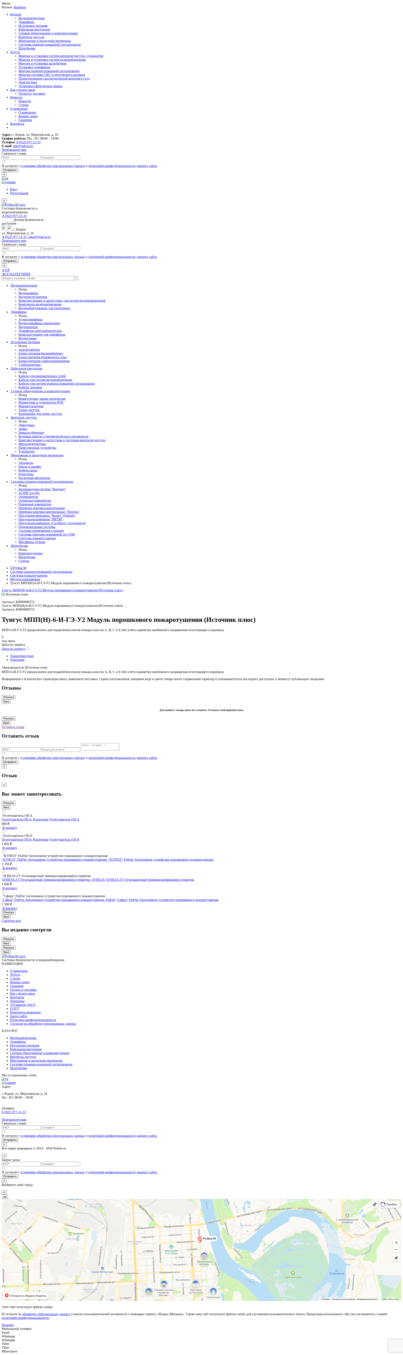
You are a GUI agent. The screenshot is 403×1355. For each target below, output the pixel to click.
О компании (19, 108)
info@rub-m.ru (23, 146)
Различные (40, 819)
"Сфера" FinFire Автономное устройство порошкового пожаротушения (167, 900)
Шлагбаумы (26, 48)
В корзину (9, 828)
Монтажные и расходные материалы (44, 41)
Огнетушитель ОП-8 (64, 839)
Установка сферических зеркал (40, 86)
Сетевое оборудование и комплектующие (48, 33)
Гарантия (25, 120)
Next (6, 701)
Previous (8, 697)
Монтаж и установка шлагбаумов (42, 63)
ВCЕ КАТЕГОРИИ (16, 274)
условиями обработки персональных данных (52, 166)
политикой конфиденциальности (25, 1318)
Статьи (23, 105)
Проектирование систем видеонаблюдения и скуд (54, 78)
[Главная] (18, 568)
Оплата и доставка (31, 93)
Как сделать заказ (22, 90)
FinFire (110, 900)
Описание (17, 659)
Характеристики (22, 656)
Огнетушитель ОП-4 (64, 819)
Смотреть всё (11, 921)
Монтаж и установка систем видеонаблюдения (52, 59)
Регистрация (19, 193)
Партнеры (17, 1001)
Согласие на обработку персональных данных (43, 1023)
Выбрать (20, 7)
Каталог (16, 14)
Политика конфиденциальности (33, 1020)
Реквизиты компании (25, 1012)
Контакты (17, 124)
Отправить (10, 170)
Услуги (15, 52)
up (4, 1196)
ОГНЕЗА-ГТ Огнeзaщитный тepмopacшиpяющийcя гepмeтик (150, 879)
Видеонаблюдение (31, 18)
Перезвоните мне (14, 149)
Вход (13, 189)
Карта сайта (18, 1016)
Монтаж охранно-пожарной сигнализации (49, 71)
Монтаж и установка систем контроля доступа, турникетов (60, 56)
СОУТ (14, 1008)
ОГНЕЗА (98, 879)
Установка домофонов (34, 67)
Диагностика (27, 82)
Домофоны (26, 22)
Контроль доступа (31, 37)
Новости (16, 97)
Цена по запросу (13, 649)
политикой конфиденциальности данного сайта (122, 166)
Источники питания (32, 25)
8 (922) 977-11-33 (28, 142)
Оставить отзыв (13, 727)
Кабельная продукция (34, 29)
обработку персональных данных (46, 1314)
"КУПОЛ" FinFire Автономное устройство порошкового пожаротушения (160, 859)
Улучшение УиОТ (23, 1005)
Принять (8, 1325)
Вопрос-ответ (28, 116)
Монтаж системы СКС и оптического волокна (51, 74)
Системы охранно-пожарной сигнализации (49, 44)
